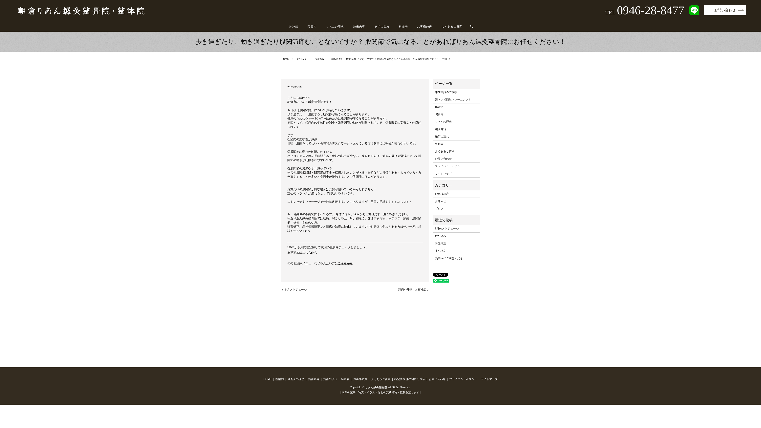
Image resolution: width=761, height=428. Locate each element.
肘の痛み (440, 236)
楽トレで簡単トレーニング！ (453, 99)
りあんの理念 (335, 26)
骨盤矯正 (440, 243)
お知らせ (301, 59)
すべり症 (440, 250)
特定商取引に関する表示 (409, 379)
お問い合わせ (725, 10)
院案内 (312, 26)
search (472, 27)
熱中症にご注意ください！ (451, 258)
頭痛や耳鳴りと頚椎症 (412, 289)
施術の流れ (382, 26)
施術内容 (359, 26)
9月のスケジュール (447, 228)
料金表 (403, 26)
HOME (293, 26)
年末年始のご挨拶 (446, 92)
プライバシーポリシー (449, 166)
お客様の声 (424, 26)
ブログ (439, 208)
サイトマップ (443, 173)
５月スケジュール (295, 289)
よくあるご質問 (452, 26)
